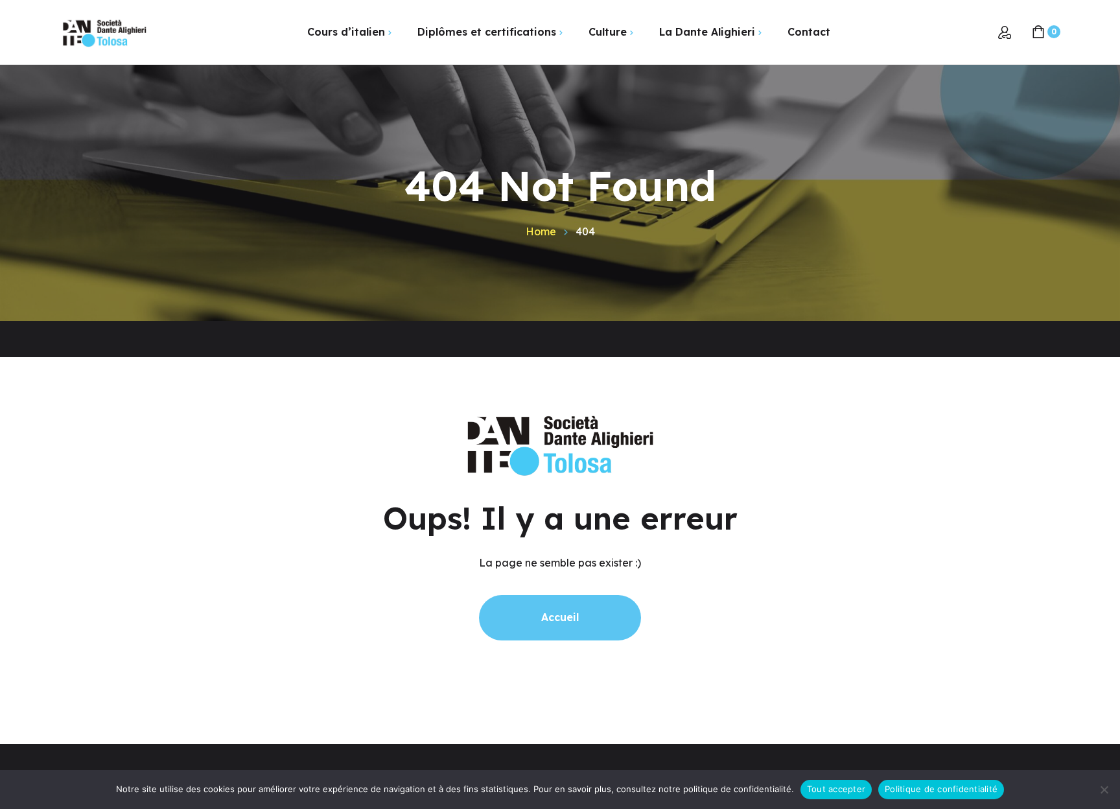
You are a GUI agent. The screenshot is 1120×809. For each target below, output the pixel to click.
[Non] (1103, 789)
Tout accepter (836, 789)
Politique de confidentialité (941, 789)
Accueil (560, 617)
